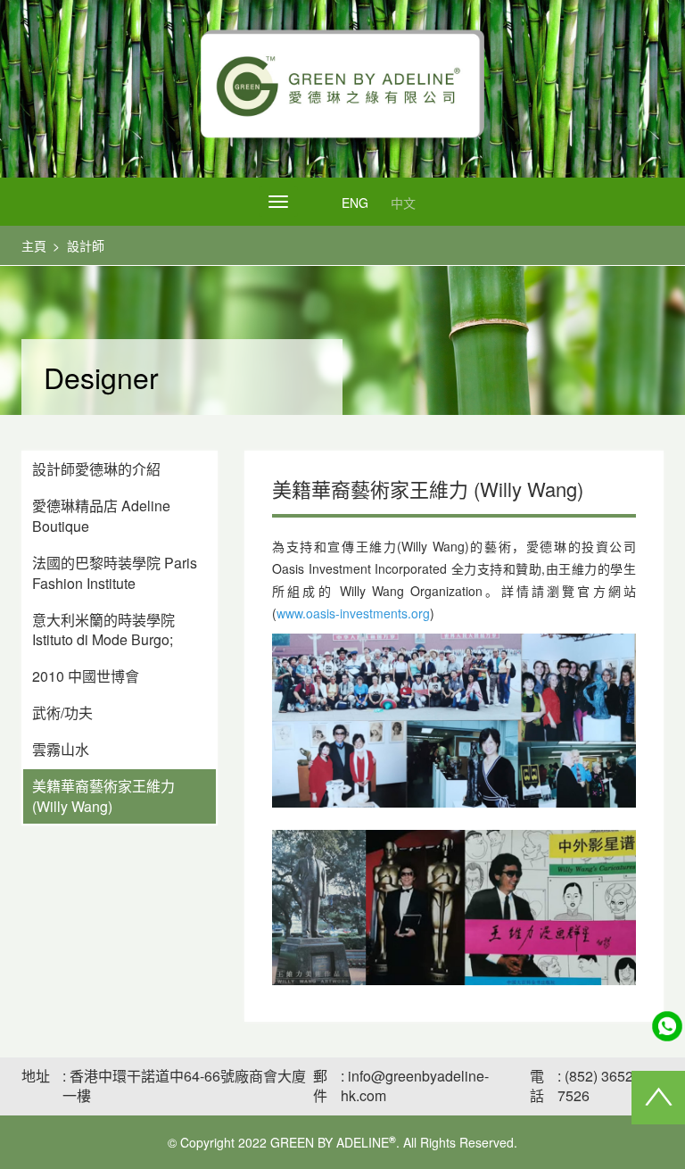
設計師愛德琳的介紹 (96, 469)
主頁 (33, 245)
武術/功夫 (62, 712)
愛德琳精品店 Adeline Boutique (101, 515)
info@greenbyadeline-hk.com (415, 1086)
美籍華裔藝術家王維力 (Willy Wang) (103, 796)
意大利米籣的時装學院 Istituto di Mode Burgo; (103, 630)
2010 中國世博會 (85, 676)
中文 (403, 202)
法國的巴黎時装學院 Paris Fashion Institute (114, 572)
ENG (355, 202)
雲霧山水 (60, 749)
